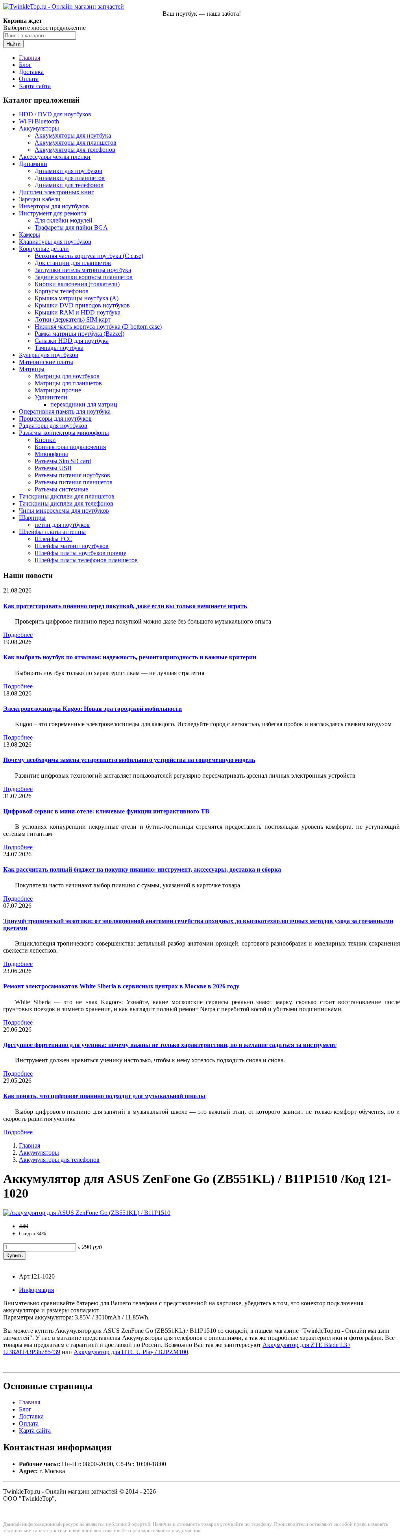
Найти (13, 44)
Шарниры (32, 517)
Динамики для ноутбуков (68, 170)
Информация (36, 1289)
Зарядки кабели (40, 199)
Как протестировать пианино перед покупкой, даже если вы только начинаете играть (125, 606)
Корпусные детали (44, 248)
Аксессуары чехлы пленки (55, 156)
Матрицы (31, 369)
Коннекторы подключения (70, 446)
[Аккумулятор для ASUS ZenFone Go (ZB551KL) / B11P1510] (86, 1212)
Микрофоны (51, 454)
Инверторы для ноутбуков (54, 206)
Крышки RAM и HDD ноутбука (77, 312)
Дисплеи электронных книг (56, 192)
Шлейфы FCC (53, 538)
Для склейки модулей (63, 220)
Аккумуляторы (39, 128)
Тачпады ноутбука (59, 347)
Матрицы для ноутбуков (67, 376)
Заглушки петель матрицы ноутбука (83, 270)
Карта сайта (35, 86)
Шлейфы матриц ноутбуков (72, 546)
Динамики (33, 163)
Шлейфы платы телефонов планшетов (86, 560)
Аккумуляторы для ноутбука (73, 135)
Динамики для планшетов (70, 178)
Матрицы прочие (58, 390)
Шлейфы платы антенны (52, 531)
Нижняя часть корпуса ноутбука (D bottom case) (98, 326)
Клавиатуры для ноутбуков (55, 241)
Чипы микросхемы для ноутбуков (64, 510)
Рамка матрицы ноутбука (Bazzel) (79, 333)
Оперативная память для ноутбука (65, 411)
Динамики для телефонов (69, 185)
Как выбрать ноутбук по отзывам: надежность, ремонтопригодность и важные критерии (129, 657)
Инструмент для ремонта (52, 213)
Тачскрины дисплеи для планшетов (67, 496)
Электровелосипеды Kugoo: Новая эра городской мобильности (92, 708)
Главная (29, 57)
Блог (25, 64)
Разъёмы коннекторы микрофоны (64, 432)
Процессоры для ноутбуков (55, 418)
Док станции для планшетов (73, 262)
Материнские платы (46, 362)
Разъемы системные (61, 489)
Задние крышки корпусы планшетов (84, 277)
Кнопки (45, 439)
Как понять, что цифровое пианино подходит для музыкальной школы (104, 1096)
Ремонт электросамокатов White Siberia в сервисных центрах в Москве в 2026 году (121, 986)
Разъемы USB (53, 468)
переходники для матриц (83, 404)
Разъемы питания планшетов (74, 482)
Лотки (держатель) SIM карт (73, 319)
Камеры (29, 234)
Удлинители (51, 397)
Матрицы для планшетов (68, 383)
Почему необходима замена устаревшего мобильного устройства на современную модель (129, 759)
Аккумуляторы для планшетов (75, 142)
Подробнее (18, 634)
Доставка (31, 71)
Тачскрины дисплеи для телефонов (66, 503)
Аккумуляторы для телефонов (75, 149)
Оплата (29, 78)
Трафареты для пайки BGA (71, 227)
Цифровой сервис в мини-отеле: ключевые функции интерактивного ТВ (106, 811)
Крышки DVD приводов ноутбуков (82, 305)
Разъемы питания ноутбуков (72, 475)
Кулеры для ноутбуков (48, 354)
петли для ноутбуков (62, 524)
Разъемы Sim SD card (63, 461)
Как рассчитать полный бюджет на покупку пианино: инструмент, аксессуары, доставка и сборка (142, 869)
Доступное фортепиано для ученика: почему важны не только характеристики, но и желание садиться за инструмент (169, 1044)
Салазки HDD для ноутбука (72, 340)
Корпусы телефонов (62, 291)
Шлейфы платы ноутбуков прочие (80, 553)
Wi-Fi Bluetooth (39, 121)
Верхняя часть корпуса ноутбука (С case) (89, 255)
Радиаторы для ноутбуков (53, 425)
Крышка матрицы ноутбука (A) (76, 298)
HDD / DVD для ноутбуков (55, 114)
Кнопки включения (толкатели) (77, 284)
